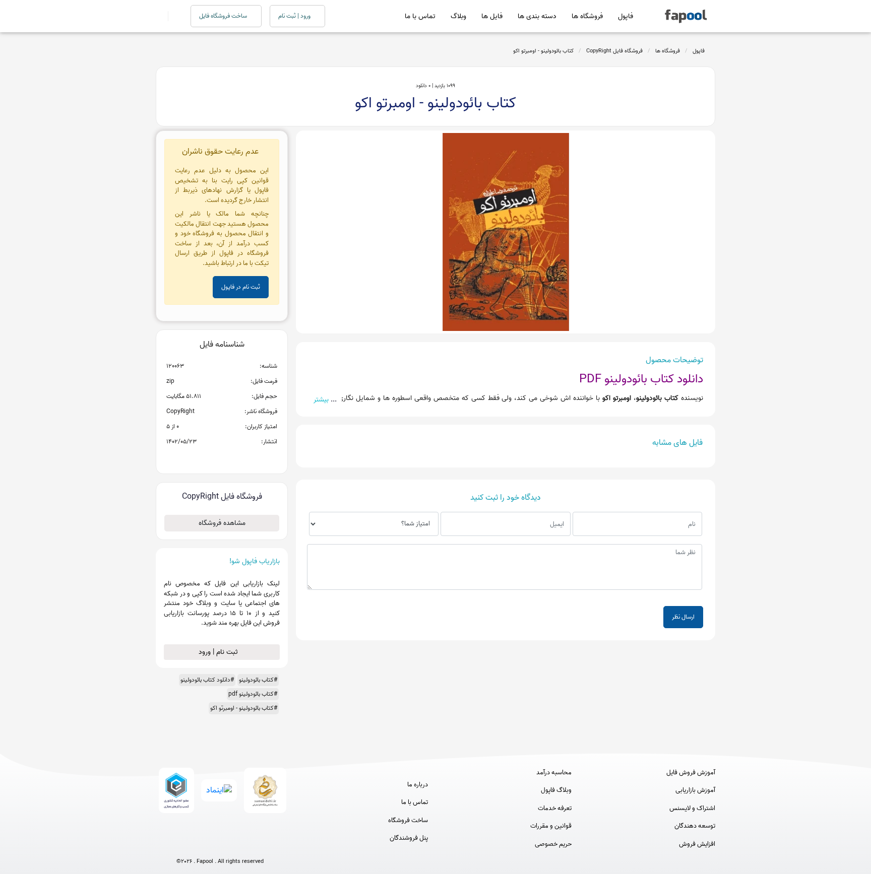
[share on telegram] (208, 457)
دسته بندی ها (537, 16)
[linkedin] (257, 845)
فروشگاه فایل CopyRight (614, 50)
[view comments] (234, 457)
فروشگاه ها (587, 16)
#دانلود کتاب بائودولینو (207, 680)
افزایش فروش (697, 844)
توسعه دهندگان (694, 826)
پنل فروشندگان (409, 838)
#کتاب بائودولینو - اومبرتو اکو (243, 708)
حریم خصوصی (553, 844)
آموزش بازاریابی (695, 790)
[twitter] (238, 845)
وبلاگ (458, 16)
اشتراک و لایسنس (692, 808)
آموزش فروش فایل (690, 773)
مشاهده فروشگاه (222, 523)
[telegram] (201, 845)
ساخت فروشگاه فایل (223, 16)
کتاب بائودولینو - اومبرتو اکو (543, 50)
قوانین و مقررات (551, 826)
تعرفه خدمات (555, 808)
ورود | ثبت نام (295, 16)
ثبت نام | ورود (219, 652)
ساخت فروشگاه (408, 821)
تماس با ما (420, 16)
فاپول (625, 16)
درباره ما (417, 785)
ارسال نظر (683, 617)
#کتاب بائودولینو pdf (252, 694)
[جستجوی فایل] (173, 16)
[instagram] (220, 845)
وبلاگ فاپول (556, 790)
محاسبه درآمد (554, 773)
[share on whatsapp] (221, 457)
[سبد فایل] (160, 16)
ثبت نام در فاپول (240, 287)
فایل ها (492, 16)
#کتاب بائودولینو (258, 680)
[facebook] (182, 845)
